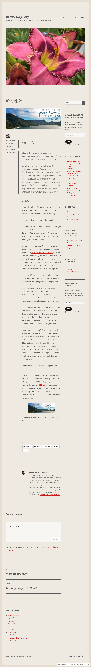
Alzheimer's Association (74, 240)
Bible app (42, 385)
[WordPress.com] (82, 656)
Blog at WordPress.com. (24, 656)
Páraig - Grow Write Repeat (75, 164)
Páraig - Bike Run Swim (74, 161)
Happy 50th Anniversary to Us (17, 615)
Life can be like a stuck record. (42, 252)
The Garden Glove (72, 271)
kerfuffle (8, 152)
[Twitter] (67, 656)
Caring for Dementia (73, 173)
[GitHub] (78, 656)
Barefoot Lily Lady (17, 17)
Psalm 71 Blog (71, 193)
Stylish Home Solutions (74, 171)
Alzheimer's (9, 146)
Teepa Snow (70, 248)
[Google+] (75, 656)
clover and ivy (71, 181)
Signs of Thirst (12, 632)
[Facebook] (71, 656)
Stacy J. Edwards (72, 188)
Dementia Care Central (74, 245)
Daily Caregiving (72, 243)
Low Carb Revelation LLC (74, 176)
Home (62, 17)
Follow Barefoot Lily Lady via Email (74, 116)
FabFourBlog (71, 166)
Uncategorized (10, 149)
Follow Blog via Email (73, 284)
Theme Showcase (72, 217)
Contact (82, 17)
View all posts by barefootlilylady (50, 494)
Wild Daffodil (71, 185)
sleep (13, 152)
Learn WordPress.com (73, 214)
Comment (55, 539)
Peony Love (11, 621)
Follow (68, 141)
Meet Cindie (71, 17)
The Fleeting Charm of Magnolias (18, 638)
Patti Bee (70, 168)
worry (7, 155)
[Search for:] (73, 102)
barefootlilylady (10, 140)
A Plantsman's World (73, 190)
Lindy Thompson (72, 183)
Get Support (71, 212)
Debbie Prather (71, 178)
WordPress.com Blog (73, 219)
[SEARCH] (83, 103)
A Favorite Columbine (14, 627)
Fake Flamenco (71, 195)
